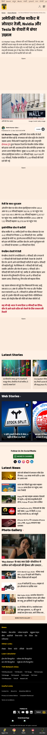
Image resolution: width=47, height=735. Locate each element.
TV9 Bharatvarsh (7, 672)
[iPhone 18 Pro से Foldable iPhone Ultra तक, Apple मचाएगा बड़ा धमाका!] (9, 523)
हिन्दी (3, 1)
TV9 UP (15, 679)
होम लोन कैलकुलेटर (8, 659)
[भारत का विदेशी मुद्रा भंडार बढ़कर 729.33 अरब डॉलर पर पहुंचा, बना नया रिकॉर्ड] (9, 488)
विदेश (31, 635)
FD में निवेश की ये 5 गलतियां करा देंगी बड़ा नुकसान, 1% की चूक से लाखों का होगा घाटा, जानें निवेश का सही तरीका (30, 610)
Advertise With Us (25, 691)
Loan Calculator (9, 654)
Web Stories (10, 397)
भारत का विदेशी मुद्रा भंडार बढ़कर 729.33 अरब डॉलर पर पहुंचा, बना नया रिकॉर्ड (29, 488)
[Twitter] (15, 461)
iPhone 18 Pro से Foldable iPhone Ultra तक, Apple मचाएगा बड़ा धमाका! (31, 523)
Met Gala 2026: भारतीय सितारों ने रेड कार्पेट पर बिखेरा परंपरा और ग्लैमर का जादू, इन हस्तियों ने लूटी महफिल (31, 598)
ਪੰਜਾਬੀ (42, 1)
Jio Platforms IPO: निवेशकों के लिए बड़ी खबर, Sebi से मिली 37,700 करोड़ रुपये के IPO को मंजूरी (31, 511)
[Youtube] (27, 461)
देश (26, 635)
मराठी (25, 1)
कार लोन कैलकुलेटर (8, 662)
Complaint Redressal (26, 696)
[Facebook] (14, 712)
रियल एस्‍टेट (18, 635)
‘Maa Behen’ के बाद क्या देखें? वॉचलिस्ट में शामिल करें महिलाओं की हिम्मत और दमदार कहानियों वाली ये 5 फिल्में (21, 563)
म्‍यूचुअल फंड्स (34, 632)
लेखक (4, 649)
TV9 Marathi (18, 672)
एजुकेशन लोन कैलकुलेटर (25, 662)
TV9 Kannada (38, 672)
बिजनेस (4, 632)
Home (3, 13)
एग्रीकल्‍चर (5, 639)
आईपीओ (10, 635)
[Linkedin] (31, 461)
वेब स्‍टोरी (29, 649)
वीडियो (21, 649)
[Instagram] (23, 461)
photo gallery (12, 530)
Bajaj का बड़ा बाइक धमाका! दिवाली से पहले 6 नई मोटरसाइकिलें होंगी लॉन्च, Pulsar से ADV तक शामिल (30, 499)
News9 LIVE (24, 679)
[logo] (4, 6)
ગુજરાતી (31, 1)
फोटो (15, 649)
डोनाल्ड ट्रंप (6, 145)
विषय (10, 649)
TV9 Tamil (34, 675)
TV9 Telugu (28, 672)
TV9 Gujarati (15, 675)
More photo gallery (22, 618)
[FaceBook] (19, 461)
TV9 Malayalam (6, 679)
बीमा (3, 635)
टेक (36, 635)
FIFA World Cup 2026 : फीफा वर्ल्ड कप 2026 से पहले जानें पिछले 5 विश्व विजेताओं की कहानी (30, 575)
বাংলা (36, 1)
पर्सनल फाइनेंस (23, 632)
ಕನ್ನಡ (14, 1)
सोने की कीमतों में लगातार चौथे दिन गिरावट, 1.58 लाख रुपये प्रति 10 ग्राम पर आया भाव (31, 476)
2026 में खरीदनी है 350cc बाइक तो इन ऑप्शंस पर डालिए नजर (30, 585)
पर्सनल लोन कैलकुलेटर (24, 659)
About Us (14, 691)
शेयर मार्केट (12, 632)
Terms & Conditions (8, 700)
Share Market (12, 13)
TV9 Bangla (5, 675)
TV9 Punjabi (25, 675)
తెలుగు (19, 1)
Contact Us (5, 691)
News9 (8, 1)
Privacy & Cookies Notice (10, 696)
